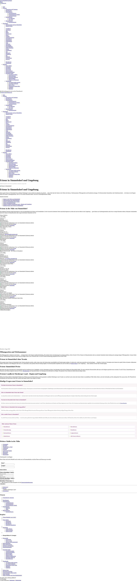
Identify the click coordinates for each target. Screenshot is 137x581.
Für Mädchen (12, 18)
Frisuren (5, 8)
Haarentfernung (12, 76)
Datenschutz (18, 580)
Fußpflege (11, 87)
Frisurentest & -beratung (8, 497)
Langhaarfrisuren (12, 15)
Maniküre (11, 88)
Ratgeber (5, 64)
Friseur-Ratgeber (123, 403)
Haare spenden (6, 574)
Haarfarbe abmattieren (11, 525)
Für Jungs (11, 19)
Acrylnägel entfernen (13, 83)
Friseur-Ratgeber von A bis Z (9, 517)
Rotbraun (8, 56)
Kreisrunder (8, 539)
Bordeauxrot (8, 33)
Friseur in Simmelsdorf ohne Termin (11, 201)
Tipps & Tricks (9, 26)
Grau (7, 42)
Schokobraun (9, 58)
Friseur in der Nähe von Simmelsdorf (11, 199)
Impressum (12, 580)
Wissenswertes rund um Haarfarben (14, 24)
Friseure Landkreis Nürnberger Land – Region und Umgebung (17, 204)
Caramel (7, 36)
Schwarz (8, 59)
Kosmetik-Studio (9, 73)
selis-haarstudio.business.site (11, 234)
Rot (6, 55)
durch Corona (9, 540)
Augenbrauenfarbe (10, 551)
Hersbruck (5, 453)
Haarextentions (9, 70)
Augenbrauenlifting (13, 74)
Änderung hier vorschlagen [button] (6, 457)
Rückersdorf (5, 454)
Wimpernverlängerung (14, 79)
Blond (7, 32)
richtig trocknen (9, 530)
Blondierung (8, 62)
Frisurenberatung (7, 429)
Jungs (7, 509)
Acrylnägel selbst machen (14, 82)
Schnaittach (5, 444)
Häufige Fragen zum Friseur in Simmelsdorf (13, 205)
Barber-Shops (74, 363)
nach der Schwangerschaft (12, 542)
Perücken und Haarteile (8, 546)
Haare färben (9, 65)
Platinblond (8, 54)
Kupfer (7, 49)
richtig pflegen (9, 528)
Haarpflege (8, 68)
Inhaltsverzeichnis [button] (4, 196)
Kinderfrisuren (9, 17)
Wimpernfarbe (9, 553)
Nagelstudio (8, 81)
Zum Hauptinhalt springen (6, 0)
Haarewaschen (9, 531)
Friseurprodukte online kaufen (9, 572)
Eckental (5, 449)
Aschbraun (8, 30)
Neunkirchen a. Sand (7, 447)
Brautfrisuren (9, 10)
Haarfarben (5, 23)
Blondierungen (26, 370)
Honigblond (8, 45)
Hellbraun (8, 44)
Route (14, 224)
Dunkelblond (9, 38)
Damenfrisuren (9, 12)
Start (4, 6)
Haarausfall (8, 69)
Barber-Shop (11, 85)
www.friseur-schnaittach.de (11, 258)
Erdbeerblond (9, 41)
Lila (6, 51)
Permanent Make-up (13, 77)
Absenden (3, 483)
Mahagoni (8, 53)
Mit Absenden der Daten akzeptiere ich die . (17, 482)
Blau (7, 31)
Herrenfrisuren (74, 426)
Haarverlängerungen (7, 544)
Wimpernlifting (12, 78)
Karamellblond (9, 46)
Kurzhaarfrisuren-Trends (14, 14)
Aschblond (8, 28)
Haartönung (8, 63)
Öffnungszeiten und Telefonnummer (11, 200)
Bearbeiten (12, 225)
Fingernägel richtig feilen (14, 86)
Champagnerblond (10, 37)
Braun (7, 35)
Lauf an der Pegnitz (7, 450)
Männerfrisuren (9, 21)
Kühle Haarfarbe (9, 47)
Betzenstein (5, 452)
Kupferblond (8, 50)
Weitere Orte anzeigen (5, 309)
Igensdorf (5, 445)
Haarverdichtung (6, 543)
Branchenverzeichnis (7, 571)
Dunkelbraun (9, 40)
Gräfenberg (5, 448)
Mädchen (8, 508)
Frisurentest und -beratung (11, 9)
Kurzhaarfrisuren (12, 13)
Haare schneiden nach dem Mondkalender (12, 575)
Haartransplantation (10, 72)
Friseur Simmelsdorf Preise (9, 203)
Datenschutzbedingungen (27, 482)
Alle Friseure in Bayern (75, 436)
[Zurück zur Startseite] (3, 3)
